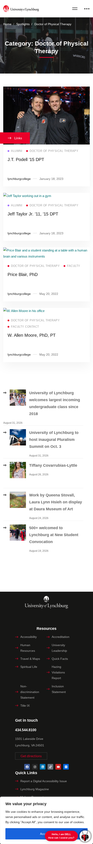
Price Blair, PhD (23, 274)
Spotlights (23, 24)
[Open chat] (84, 835)
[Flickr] (66, 767)
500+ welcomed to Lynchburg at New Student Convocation (53, 535)
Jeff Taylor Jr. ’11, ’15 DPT (33, 214)
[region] (46, 820)
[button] (31, 756)
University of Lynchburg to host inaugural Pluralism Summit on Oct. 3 (54, 439)
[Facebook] (27, 767)
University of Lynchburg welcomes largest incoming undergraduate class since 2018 (54, 403)
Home (7, 24)
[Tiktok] (50, 767)
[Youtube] (58, 767)
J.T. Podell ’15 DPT (26, 159)
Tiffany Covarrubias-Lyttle (53, 465)
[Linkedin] (42, 767)
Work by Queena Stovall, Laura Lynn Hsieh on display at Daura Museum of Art (55, 502)
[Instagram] (35, 767)
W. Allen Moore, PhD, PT (32, 335)
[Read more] (46, 89)
